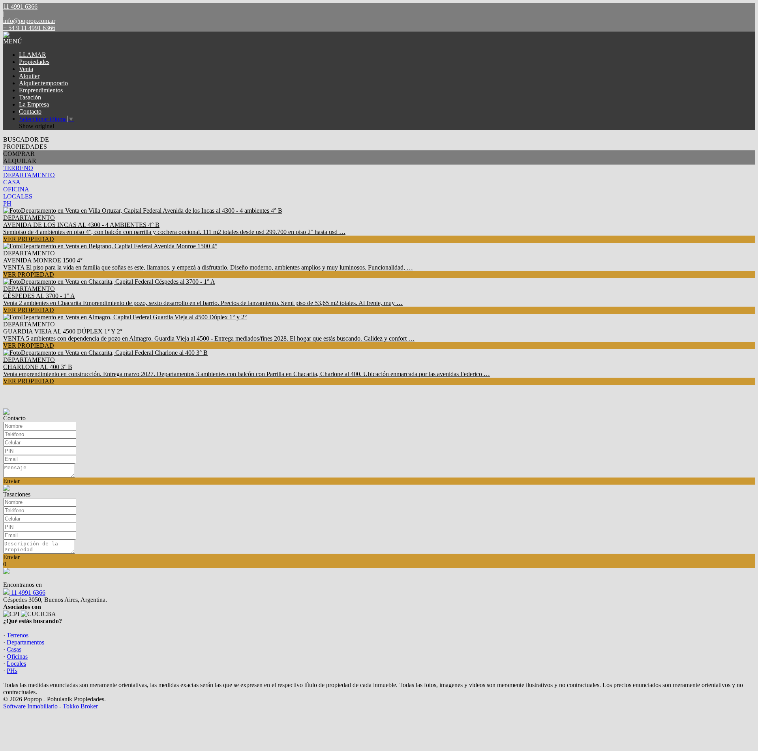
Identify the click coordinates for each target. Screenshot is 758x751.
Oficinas (17, 656)
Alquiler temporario (43, 83)
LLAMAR (32, 54)
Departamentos (25, 642)
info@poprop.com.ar (29, 20)
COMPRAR (19, 153)
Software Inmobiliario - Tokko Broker (50, 706)
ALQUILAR (19, 160)
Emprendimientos (41, 90)
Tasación (30, 97)
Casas (14, 649)
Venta (26, 69)
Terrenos (17, 635)
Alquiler (29, 76)
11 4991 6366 (27, 592)
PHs (12, 670)
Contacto (30, 111)
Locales (16, 663)
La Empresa (34, 104)
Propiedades (34, 61)
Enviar (11, 481)
